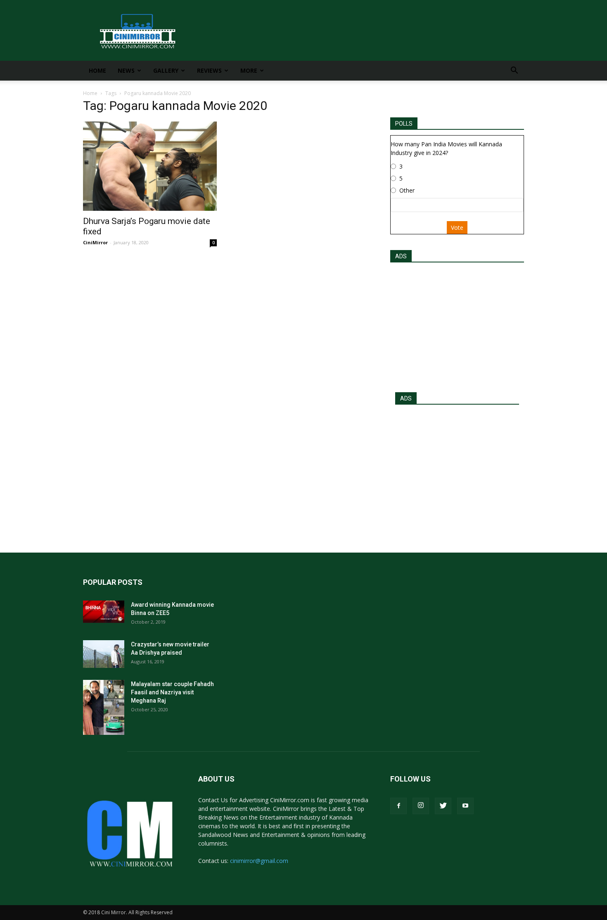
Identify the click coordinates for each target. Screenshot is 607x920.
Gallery (165, 70)
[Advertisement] (457, 325)
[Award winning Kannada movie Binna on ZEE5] (103, 612)
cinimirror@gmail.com (259, 861)
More (248, 70)
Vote (457, 227)
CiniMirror (95, 242)
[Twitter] (443, 806)
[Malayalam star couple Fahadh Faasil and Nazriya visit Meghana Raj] (103, 707)
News (126, 70)
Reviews (209, 70)
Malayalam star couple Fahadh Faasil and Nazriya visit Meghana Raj (172, 692)
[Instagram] (421, 806)
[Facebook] (398, 806)
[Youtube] (465, 806)
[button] (514, 71)
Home (97, 70)
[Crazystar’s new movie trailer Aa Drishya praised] (103, 654)
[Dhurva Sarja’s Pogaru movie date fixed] (150, 166)
